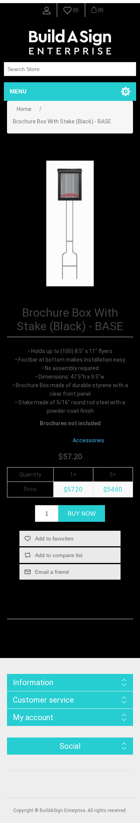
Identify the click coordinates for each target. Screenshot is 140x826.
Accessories (88, 440)
